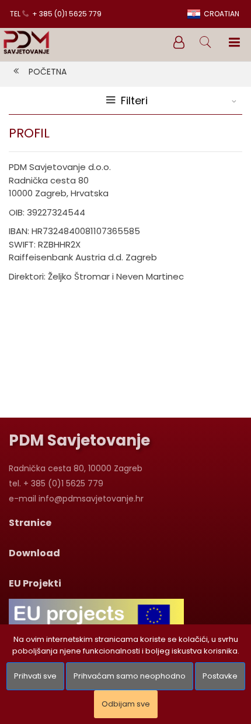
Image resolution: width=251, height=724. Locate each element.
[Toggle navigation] (234, 42)
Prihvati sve (35, 675)
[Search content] (206, 42)
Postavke (220, 675)
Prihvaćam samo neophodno (130, 675)
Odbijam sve (126, 703)
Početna (48, 71)
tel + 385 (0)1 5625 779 (56, 14)
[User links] (178, 42)
